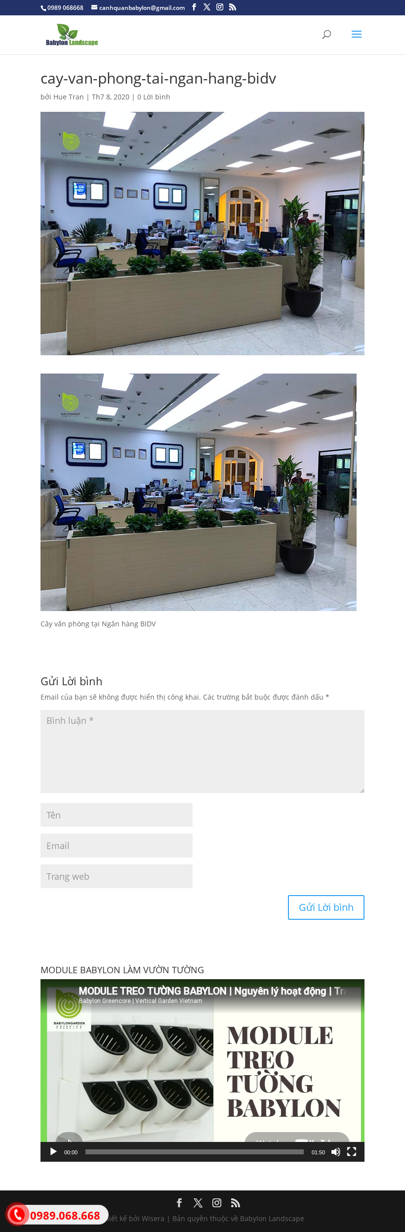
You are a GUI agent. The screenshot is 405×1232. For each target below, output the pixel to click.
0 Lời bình (153, 96)
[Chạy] (53, 1152)
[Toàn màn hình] (352, 1152)
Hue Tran (68, 96)
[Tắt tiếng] (336, 1152)
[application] (202, 1070)
